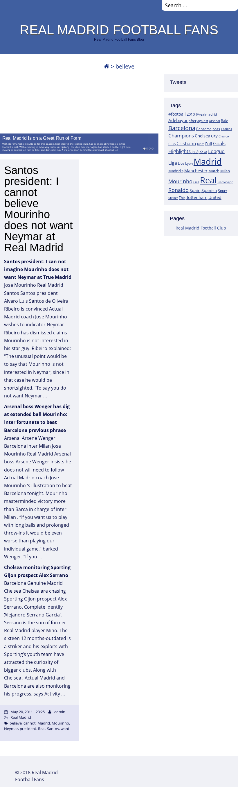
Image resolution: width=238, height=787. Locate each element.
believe (16, 723)
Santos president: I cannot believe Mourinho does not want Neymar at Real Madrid (38, 209)
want (65, 728)
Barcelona (181, 128)
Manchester (196, 170)
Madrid (208, 161)
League (216, 151)
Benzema (204, 129)
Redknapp (225, 182)
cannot (30, 723)
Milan (225, 170)
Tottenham (197, 197)
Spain (195, 190)
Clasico (224, 136)
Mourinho (180, 181)
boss (216, 128)
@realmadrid (206, 114)
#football (177, 114)
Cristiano (186, 143)
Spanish (209, 190)
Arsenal (214, 121)
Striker (173, 198)
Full (208, 143)
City (214, 136)
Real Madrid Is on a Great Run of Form (41, 137)
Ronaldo (178, 190)
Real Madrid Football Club (201, 228)
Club (172, 144)
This (182, 197)
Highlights (179, 151)
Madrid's (175, 170)
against (202, 121)
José (195, 151)
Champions (181, 135)
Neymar (11, 728)
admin (59, 711)
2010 (191, 114)
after (192, 121)
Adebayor (178, 120)
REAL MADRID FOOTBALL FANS (119, 29)
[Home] (106, 66)
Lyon (189, 163)
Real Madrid (20, 717)
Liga (172, 163)
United (214, 197)
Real (208, 180)
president (28, 728)
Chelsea (202, 136)
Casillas (226, 129)
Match (213, 170)
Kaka (203, 151)
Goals (219, 143)
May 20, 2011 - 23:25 (27, 711)
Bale (224, 120)
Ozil (196, 182)
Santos (53, 728)
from (200, 144)
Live (181, 163)
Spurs (222, 190)
